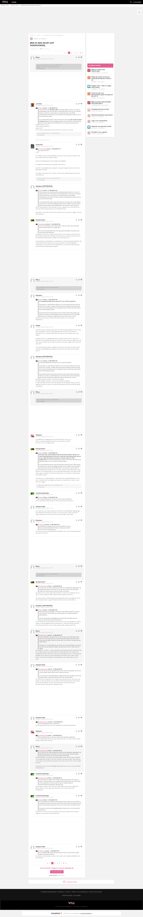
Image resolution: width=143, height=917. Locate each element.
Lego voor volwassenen (99, 120)
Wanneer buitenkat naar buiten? (102, 115)
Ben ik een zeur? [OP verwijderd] (53, 35)
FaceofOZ (39, 144)
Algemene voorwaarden (49, 892)
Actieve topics (14, 5)
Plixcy (38, 57)
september (42, 224)
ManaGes (39, 295)
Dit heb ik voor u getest (99, 132)
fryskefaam (42, 149)
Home (32, 35)
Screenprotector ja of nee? (100, 109)
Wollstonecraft (43, 722)
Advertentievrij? (67, 895)
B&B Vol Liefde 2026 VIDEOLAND (98, 70)
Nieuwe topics (5, 5)
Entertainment (96, 73)
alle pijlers (42, 38)
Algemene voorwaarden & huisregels (30, 5)
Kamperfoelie (40, 506)
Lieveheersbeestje (42, 493)
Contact (68, 892)
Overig (94, 81)
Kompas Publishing (86, 913)
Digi (93, 111)
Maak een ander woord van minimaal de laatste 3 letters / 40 (101, 78)
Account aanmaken (56, 872)
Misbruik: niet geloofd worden (101, 126)
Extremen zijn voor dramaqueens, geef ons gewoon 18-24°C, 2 (102, 94)
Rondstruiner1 (40, 220)
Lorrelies (39, 104)
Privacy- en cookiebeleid (80, 892)
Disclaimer (77, 895)
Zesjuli (38, 325)
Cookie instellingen (95, 892)
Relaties (94, 89)
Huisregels (61, 892)
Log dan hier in (61, 875)
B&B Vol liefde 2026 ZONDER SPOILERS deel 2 (101, 102)
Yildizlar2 (39, 435)
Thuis (38, 35)
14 (80, 52)
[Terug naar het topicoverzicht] (31, 39)
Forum (14, 2)
